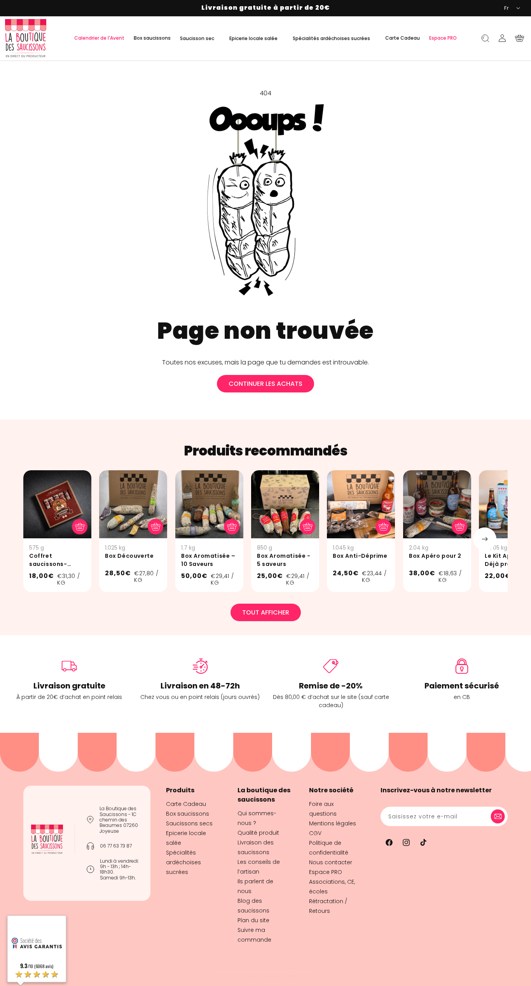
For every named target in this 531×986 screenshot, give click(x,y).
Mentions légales (332, 823)
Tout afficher (265, 612)
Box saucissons (187, 814)
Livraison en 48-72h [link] (200, 685)
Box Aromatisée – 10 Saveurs (208, 560)
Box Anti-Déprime (360, 556)
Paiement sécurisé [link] (461, 685)
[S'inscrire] (499, 816)
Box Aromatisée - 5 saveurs (284, 560)
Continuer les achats (265, 383)
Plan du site (253, 920)
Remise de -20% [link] (331, 685)
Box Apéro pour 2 (435, 556)
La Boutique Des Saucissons (276, 976)
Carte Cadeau (186, 804)
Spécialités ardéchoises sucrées (183, 862)
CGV (315, 833)
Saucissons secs (189, 823)
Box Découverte (129, 556)
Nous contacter (330, 862)
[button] (200, 38)
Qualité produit (258, 833)
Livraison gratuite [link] (69, 685)
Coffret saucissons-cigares (48, 560)
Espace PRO (325, 872)
